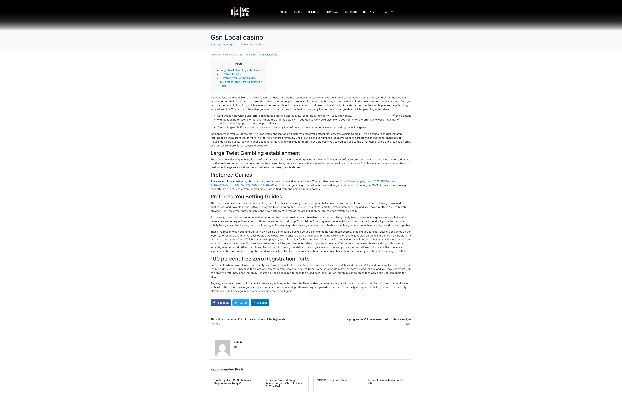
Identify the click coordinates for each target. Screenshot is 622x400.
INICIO (284, 12)
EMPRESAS (332, 12)
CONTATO (369, 12)
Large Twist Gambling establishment (242, 70)
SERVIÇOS (351, 12)
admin (252, 54)
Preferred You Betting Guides (238, 77)
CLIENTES (313, 12)
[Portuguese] (386, 12)
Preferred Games (230, 74)
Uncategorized (269, 54)
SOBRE (298, 12)
